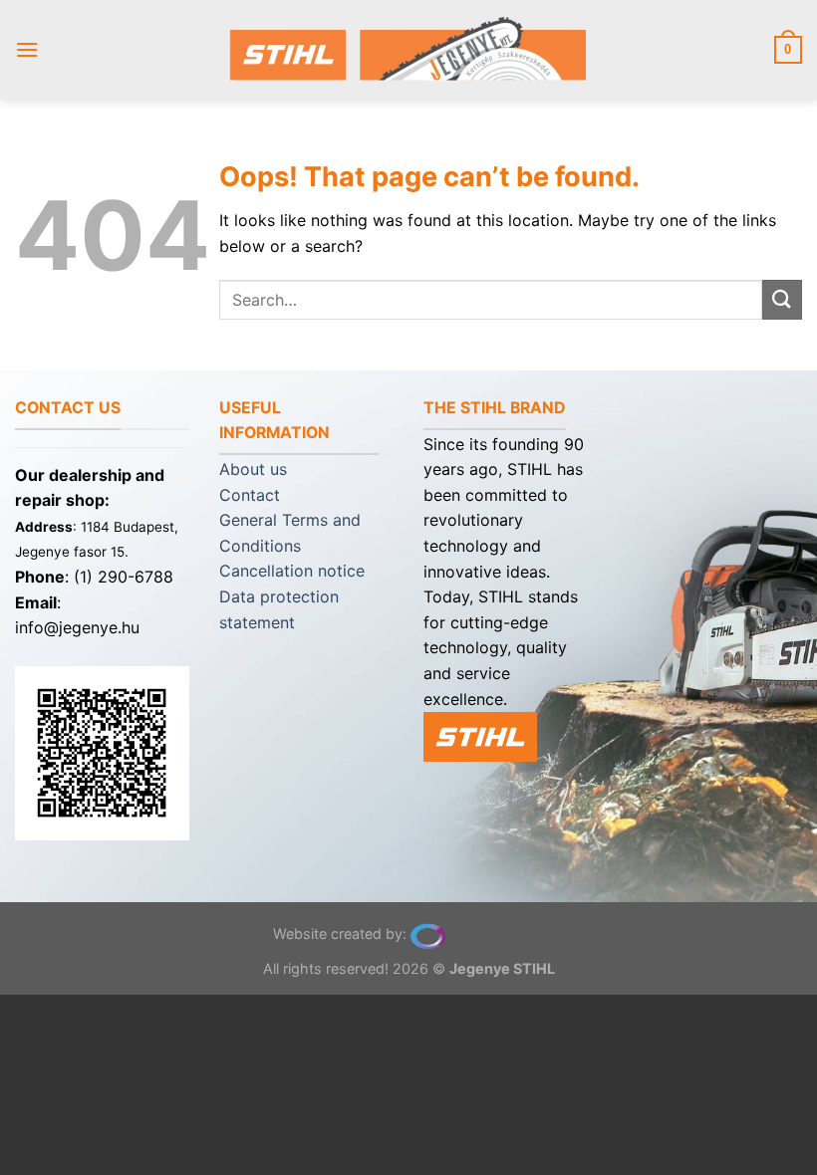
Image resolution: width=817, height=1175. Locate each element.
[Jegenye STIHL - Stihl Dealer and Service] (408, 49)
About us (253, 469)
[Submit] (782, 299)
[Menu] (27, 49)
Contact (249, 495)
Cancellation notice (292, 571)
